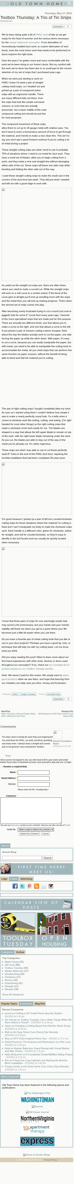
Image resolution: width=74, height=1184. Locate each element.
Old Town (12, 964)
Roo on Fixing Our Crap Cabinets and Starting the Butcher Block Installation (36, 1061)
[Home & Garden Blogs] (36, 1154)
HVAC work (42, 34)
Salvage (12, 986)
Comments (57, 26)
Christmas (13, 977)
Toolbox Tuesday (28, 694)
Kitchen (11, 980)
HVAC (15, 694)
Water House (14, 961)
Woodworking (14, 974)
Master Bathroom (17, 971)
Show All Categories (13, 994)
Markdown (15, 825)
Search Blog (9, 852)
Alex (11, 21)
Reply (8, 756)
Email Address (8, 778)
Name (13, 772)
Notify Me (11, 829)
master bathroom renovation (24, 42)
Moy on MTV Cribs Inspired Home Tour (37, 1038)
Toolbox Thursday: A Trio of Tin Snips (35, 17)
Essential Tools (53, 694)
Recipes (12, 989)
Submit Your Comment (29, 834)
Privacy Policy (50, 1160)
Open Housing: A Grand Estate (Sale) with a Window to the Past (18, 715)
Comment (11, 796)
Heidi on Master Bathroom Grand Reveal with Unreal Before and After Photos (37, 1049)
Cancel (45, 834)
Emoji (67, 825)
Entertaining (14, 983)
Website (12, 784)
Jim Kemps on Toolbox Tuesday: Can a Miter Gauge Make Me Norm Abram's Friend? (38, 1021)
